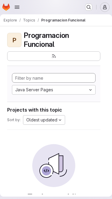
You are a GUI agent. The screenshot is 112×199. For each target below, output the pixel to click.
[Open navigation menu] (17, 7)
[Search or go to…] (88, 7)
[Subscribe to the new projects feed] (53, 56)
